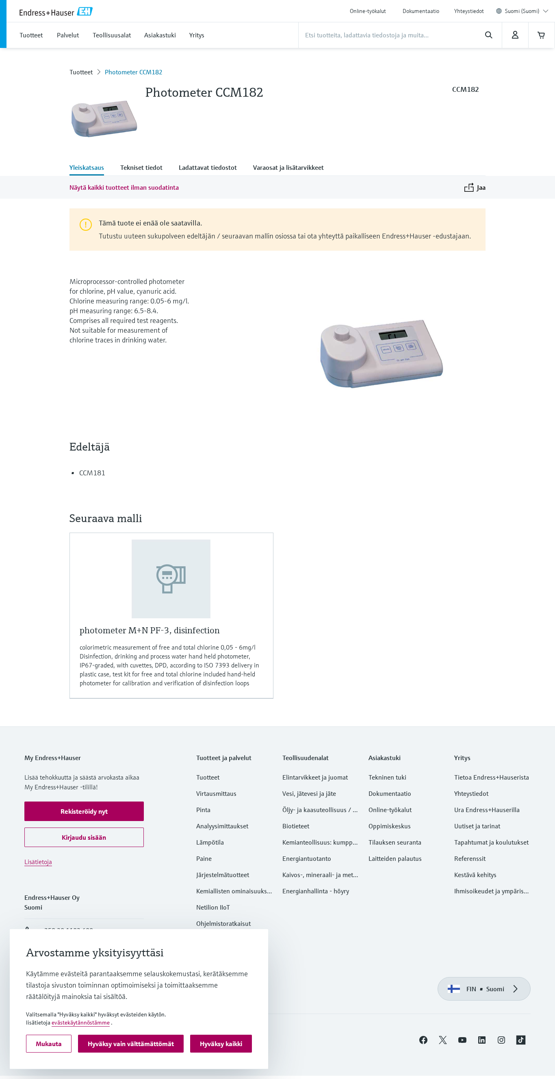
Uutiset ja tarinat (477, 826)
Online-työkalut (368, 11)
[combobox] (527, 11)
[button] (84, 811)
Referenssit (470, 858)
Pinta (203, 810)
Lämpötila (210, 842)
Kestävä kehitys (475, 875)
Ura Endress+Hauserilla (487, 810)
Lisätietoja (38, 862)
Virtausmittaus (216, 793)
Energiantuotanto (306, 858)
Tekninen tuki (387, 777)
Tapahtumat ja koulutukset (491, 842)
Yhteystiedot (469, 11)
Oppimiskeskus (390, 826)
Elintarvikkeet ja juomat (315, 777)
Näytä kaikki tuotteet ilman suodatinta (124, 187)
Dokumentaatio (421, 11)
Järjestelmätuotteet (222, 875)
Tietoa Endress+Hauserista (491, 777)
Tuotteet (81, 72)
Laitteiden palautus (395, 858)
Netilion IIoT (213, 907)
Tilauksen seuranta (395, 842)
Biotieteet (295, 826)
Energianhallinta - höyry (315, 891)
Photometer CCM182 (134, 72)
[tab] (90, 168)
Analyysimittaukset (222, 826)
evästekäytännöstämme (81, 1022)
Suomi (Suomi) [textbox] (522, 11)
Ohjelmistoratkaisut (223, 923)
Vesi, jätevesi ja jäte (309, 793)
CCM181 (92, 472)
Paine (204, 858)
